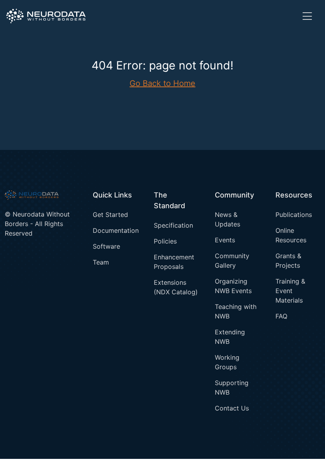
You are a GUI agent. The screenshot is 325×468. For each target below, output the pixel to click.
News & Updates (227, 219)
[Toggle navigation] (307, 16)
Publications (293, 215)
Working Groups (227, 362)
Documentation (115, 230)
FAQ (281, 316)
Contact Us (232, 408)
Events (225, 240)
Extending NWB (230, 336)
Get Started (110, 215)
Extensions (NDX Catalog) (176, 287)
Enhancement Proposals (174, 261)
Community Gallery (232, 260)
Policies (165, 241)
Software (106, 246)
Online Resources (290, 235)
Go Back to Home (162, 83)
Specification (173, 225)
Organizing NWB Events (233, 286)
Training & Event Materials (290, 290)
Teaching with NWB (235, 311)
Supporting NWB (232, 387)
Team (101, 262)
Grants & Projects (288, 260)
